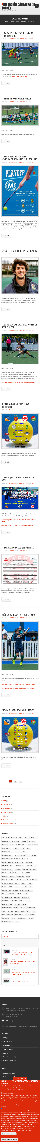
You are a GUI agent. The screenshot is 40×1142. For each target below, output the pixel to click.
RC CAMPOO (26, 872)
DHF (4, 801)
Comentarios (12, 38)
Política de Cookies (9, 1073)
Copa (4, 911)
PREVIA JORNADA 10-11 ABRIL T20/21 (17, 710)
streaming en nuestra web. (19, 76)
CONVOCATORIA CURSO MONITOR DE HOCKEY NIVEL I (23, 973)
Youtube (15, 890)
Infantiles (5, 865)
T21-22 (17, 886)
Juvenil (31, 918)
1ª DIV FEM (6, 804)
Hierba (13, 918)
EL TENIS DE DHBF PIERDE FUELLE (16, 98)
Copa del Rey (6, 848)
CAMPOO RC (20, 844)
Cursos (15, 848)
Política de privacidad (9, 1077)
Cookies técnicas (8, 1093)
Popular (5, 941)
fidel (32, 38)
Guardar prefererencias (9, 1134)
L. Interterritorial (7, 921)
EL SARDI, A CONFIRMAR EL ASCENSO (17, 547)
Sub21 (10, 886)
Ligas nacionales (21, 21)
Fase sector (31, 914)
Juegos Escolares (7, 869)
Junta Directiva (22, 918)
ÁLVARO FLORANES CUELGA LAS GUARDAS (19, 251)
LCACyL (16, 921)
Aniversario (15, 841)
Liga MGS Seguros (20, 904)
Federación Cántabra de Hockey (18, 6)
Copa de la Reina (32, 844)
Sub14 (17, 883)
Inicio (6, 21)
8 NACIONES (6, 841)
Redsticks (11, 893)
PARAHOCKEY (6, 872)
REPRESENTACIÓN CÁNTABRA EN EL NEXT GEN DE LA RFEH (23, 953)
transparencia (6, 890)
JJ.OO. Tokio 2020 (31, 865)
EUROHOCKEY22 (7, 855)
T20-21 (28, 900)
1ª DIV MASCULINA (17, 838)
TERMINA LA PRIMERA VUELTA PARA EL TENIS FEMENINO (18, 34)
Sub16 (23, 883)
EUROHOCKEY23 (20, 855)
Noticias (12, 21)
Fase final (10, 914)
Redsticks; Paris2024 (8, 876)
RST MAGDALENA (7, 879)
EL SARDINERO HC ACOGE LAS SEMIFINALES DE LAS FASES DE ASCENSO (19, 158)
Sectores (17, 897)
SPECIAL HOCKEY (7, 883)
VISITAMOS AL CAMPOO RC (20, 981)
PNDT (4, 893)
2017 (26, 838)
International (19, 865)
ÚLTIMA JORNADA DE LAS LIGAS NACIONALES (15, 405)
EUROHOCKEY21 (21, 851)
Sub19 (4, 886)
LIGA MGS (18, 869)
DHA (4, 816)
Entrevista (22, 907)
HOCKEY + (29, 862)
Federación (6, 808)
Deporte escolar (8, 820)
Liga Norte (14, 900)
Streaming (5, 900)
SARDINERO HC (20, 879)
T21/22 (23, 886)
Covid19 (10, 911)
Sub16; (30, 883)
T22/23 (30, 886)
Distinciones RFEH (7, 851)
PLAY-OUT (16, 872)
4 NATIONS (33, 838)
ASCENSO (32, 841)
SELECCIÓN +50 (32, 879)
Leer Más (6, 83)
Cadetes (11, 844)
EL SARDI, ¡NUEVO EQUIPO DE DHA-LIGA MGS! (18, 479)
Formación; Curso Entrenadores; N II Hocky (15, 858)
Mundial (25, 869)
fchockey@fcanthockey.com (14, 1021)
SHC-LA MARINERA (26, 890)
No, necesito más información (16, 1090)
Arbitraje (24, 841)
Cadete (4, 844)
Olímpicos (33, 869)
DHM (28, 848)
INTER (11, 865)
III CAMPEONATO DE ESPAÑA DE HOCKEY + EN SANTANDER (23, 963)
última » (27, 781)
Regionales (20, 876)
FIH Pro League (31, 855)
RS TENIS (19, 893)
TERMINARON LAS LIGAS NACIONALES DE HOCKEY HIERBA (19, 326)
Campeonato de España (9, 907)
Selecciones (7, 812)
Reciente (6, 936)
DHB (34, 911)
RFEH (28, 876)
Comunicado (31, 907)
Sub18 (21, 900)
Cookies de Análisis (8, 1109)
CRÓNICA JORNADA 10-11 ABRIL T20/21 (18, 614)
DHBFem (21, 848)
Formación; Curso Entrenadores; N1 (12, 862)
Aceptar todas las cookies (9, 1139)
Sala (25, 893)
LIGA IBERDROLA (20, 914)
